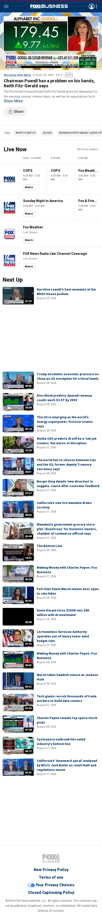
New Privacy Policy (51, 869)
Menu (6, 6)
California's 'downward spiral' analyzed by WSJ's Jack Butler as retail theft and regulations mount (67, 765)
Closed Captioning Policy (51, 892)
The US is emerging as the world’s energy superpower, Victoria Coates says (65, 421)
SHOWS (47, 133)
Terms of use (51, 877)
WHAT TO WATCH (26, 133)
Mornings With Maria (17, 75)
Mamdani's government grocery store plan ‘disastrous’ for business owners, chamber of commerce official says (67, 529)
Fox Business (49, 6)
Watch (29, 187)
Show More (13, 101)
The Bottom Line (49, 546)
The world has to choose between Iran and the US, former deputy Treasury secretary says (66, 464)
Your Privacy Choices (55, 885)
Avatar (91, 6)
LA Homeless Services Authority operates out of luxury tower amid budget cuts (63, 636)
